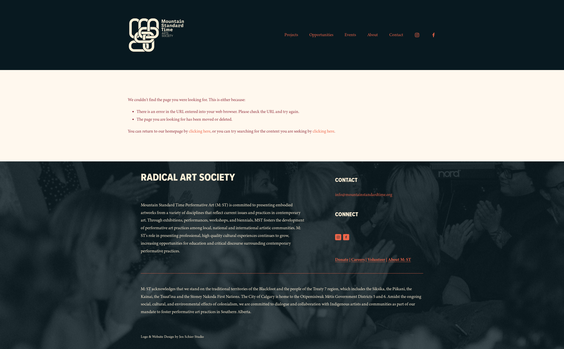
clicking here (199, 131)
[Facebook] (433, 35)
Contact (396, 35)
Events (350, 35)
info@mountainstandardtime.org (363, 195)
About (372, 35)
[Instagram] (417, 35)
